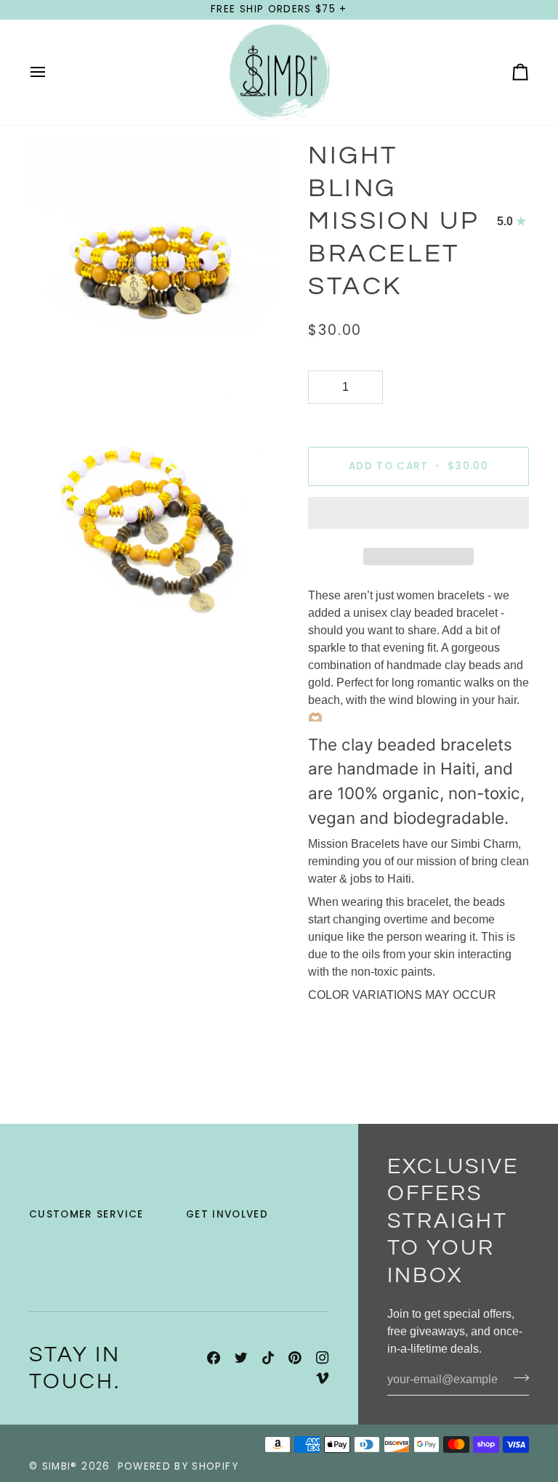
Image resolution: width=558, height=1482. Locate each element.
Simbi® (60, 1466)
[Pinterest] (295, 1357)
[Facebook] (213, 1357)
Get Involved (227, 1214)
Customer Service (86, 1214)
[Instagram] (322, 1357)
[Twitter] (241, 1357)
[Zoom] (56, 362)
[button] (418, 516)
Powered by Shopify (178, 1466)
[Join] (517, 1378)
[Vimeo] (322, 1378)
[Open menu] (51, 73)
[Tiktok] (268, 1357)
